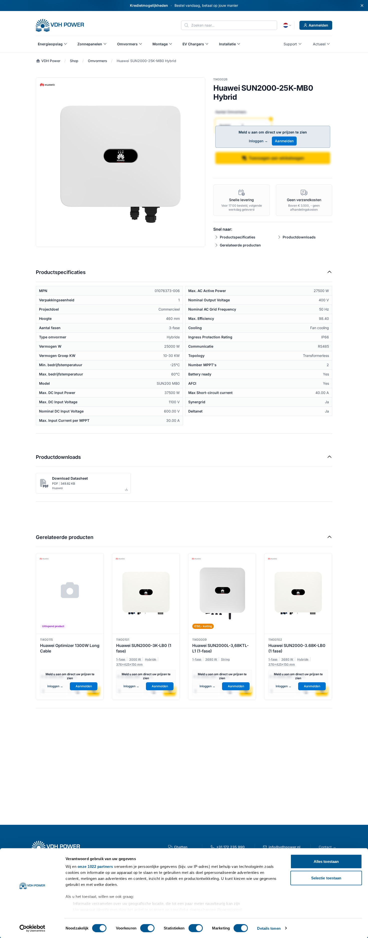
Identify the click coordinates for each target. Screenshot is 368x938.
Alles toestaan (326, 861)
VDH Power (50, 61)
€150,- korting (203, 626)
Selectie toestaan (326, 878)
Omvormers (97, 61)
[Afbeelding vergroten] (120, 162)
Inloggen (258, 141)
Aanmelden (318, 25)
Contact (327, 847)
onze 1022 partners (95, 866)
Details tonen (268, 928)
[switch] (147, 928)
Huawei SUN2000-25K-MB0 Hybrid (146, 61)
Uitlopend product (53, 626)
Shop (74, 61)
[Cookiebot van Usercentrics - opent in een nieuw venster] (32, 928)
